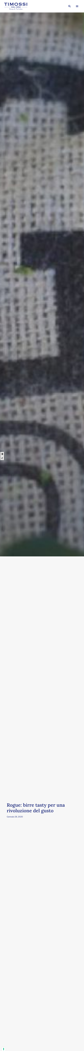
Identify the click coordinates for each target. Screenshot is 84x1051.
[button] (69, 6)
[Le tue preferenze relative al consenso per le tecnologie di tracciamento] (4, 1049)
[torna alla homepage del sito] (17, 6)
